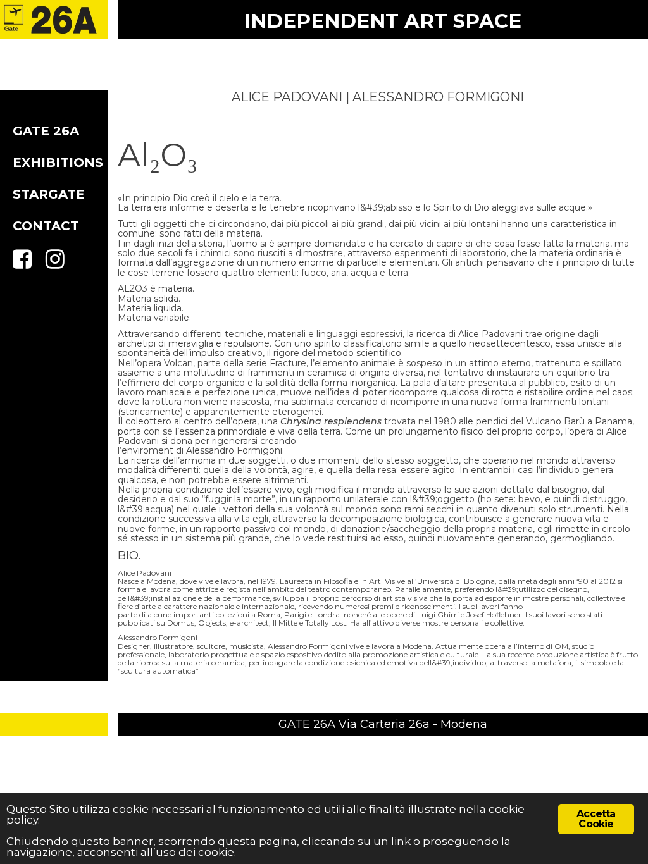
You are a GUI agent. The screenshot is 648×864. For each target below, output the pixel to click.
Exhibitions (58, 162)
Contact (46, 225)
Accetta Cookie (595, 819)
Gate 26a (46, 131)
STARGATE (49, 194)
